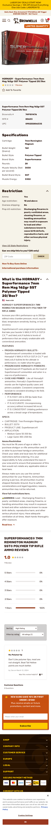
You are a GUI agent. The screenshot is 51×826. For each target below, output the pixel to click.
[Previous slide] (5, 48)
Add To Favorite (13, 90)
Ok (25, 822)
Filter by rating (12, 634)
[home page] (25, 21)
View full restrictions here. (16, 493)
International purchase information (20, 268)
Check (41, 256)
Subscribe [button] (25, 726)
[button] (4, 20)
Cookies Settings (25, 815)
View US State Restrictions (15, 245)
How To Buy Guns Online (14, 263)
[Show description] (8, 524)
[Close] (48, 795)
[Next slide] (46, 48)
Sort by (9, 628)
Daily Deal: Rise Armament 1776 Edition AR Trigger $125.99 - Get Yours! (25, 13)
